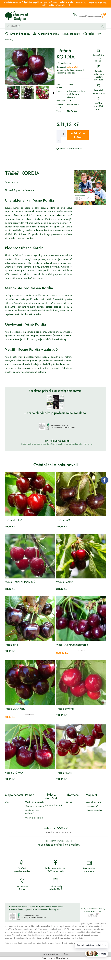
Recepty (9, 39)
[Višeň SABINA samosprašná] (81, 618)
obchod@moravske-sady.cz (89, 15)
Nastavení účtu (92, 806)
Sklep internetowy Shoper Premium (56, 958)
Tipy (99, 33)
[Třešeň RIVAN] (81, 746)
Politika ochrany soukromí (32, 812)
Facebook (104, 480)
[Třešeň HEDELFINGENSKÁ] (29, 556)
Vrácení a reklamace (34, 806)
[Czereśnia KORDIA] (13, 92)
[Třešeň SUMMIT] (81, 682)
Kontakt (69, 801)
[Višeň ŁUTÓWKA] (29, 746)
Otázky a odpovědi (34, 817)
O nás (8, 801)
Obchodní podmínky (34, 801)
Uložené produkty (94, 810)
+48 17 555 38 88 (59, 828)
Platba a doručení (53, 805)
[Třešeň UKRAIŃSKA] (29, 682)
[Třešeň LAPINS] (81, 556)
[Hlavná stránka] (16, 16)
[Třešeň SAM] (81, 494)
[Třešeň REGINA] (29, 494)
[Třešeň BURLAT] (29, 618)
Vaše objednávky (94, 801)
